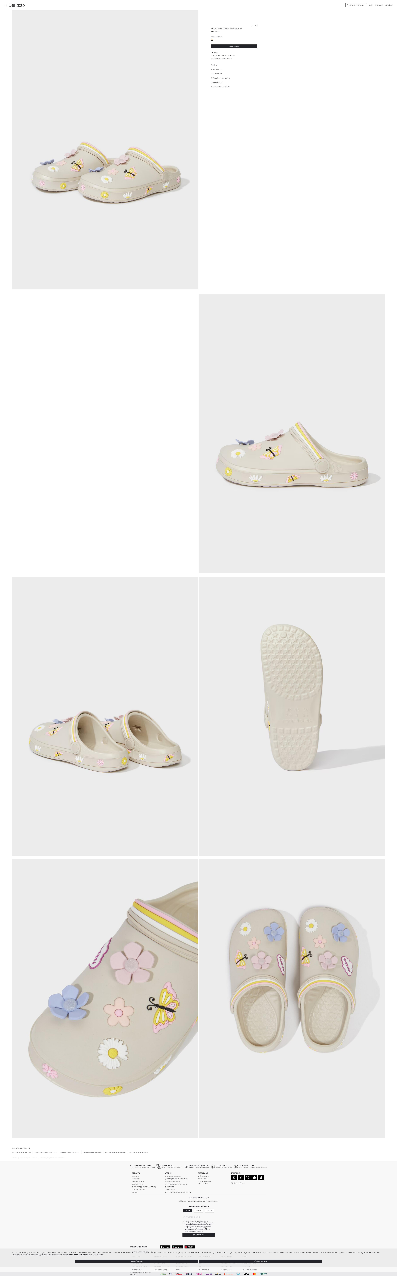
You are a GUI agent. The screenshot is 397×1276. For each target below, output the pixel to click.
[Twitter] (248, 1177)
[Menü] (5, 5)
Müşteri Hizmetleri (204, 1181)
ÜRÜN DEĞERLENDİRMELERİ (220, 78)
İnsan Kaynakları (138, 1181)
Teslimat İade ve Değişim (220, 87)
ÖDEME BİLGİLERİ (217, 82)
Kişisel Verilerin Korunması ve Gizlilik (178, 1192)
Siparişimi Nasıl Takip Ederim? (177, 1179)
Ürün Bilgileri (216, 74)
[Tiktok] (261, 1177)
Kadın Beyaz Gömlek (250, 1270)
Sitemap (135, 1192)
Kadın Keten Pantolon (161, 1270)
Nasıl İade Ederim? (173, 1181)
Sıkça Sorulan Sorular (173, 1176)
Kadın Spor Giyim (226, 1270)
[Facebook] (241, 1177)
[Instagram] (254, 1177)
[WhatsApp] (234, 1177)
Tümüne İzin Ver (260, 1261)
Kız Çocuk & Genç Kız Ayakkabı (115, 1152)
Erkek (198, 1210)
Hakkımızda (136, 1179)
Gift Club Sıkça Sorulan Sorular (176, 1184)
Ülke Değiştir (239, 1183)
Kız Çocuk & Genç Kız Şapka (21, 1152)
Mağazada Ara (216, 69)
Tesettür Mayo (137, 1270)
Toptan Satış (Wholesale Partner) (144, 1187)
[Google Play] (177, 1246)
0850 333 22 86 (203, 1183)
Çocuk (209, 1210)
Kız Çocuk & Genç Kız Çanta (70, 1152)
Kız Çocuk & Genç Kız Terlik (92, 1152)
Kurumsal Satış (137, 1184)
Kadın (188, 1210)
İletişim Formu (203, 1179)
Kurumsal (135, 1176)
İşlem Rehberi (169, 1187)
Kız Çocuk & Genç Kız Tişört (138, 1152)
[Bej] (212, 40)
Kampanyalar (170, 1189)
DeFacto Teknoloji (138, 1189)
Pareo (178, 1270)
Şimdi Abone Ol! (198, 1235)
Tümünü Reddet (136, 1261)
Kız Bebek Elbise (203, 1270)
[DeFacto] (17, 5)
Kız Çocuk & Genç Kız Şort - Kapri (46, 1152)
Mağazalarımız (203, 1176)
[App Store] (165, 1246)
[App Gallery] (189, 1246)
